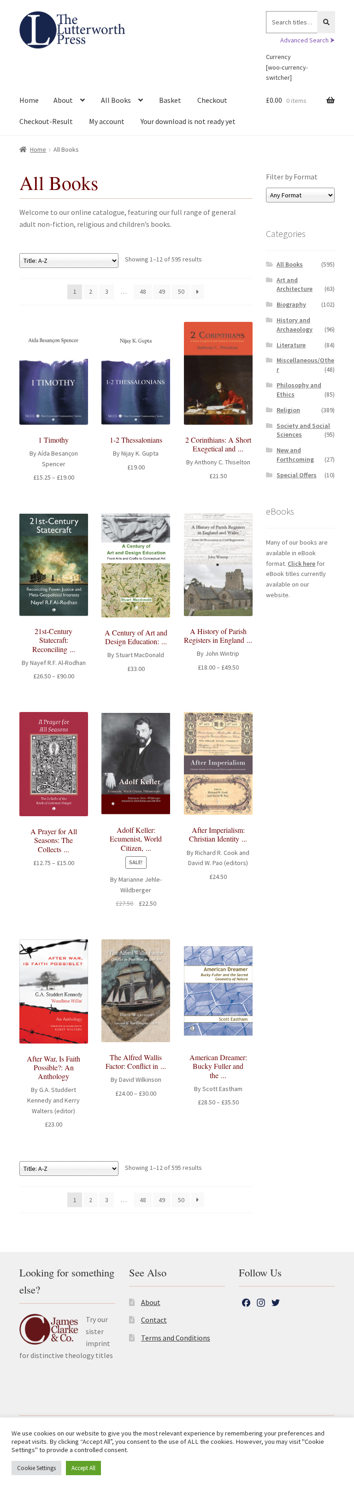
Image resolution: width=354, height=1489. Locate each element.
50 (181, 291)
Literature (291, 345)
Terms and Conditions (175, 1337)
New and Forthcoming (295, 454)
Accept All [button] (83, 1468)
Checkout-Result (46, 121)
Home (29, 100)
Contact (154, 1319)
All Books (116, 100)
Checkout (212, 100)
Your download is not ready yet (188, 121)
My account (106, 121)
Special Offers (297, 475)
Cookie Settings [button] (36, 1468)
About (63, 100)
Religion (288, 410)
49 (162, 291)
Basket (170, 100)
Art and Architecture (295, 284)
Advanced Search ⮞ (307, 40)
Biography (291, 304)
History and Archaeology (295, 324)
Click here (301, 563)
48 (143, 291)
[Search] (326, 22)
